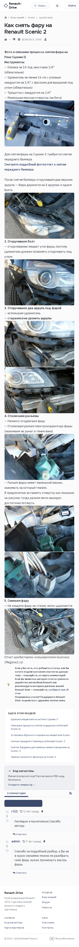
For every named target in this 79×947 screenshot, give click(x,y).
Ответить (21, 834)
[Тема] (57, 6)
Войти (72, 5)
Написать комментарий (23, 803)
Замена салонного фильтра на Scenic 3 (33, 756)
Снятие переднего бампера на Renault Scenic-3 (38, 741)
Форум (46, 902)
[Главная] (5, 17)
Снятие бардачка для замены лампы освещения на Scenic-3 (40, 749)
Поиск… (42, 5)
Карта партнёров (14, 927)
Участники (48, 922)
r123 (14, 811)
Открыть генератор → (22, 784)
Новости (47, 907)
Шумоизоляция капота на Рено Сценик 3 (34, 719)
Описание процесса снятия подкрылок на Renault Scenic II (39, 727)
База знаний (49, 897)
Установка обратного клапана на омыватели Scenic (40, 735)
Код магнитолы (13, 922)
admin (15, 841)
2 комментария (16, 793)
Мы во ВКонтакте (62, 938)
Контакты (47, 927)
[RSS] (70, 793)
